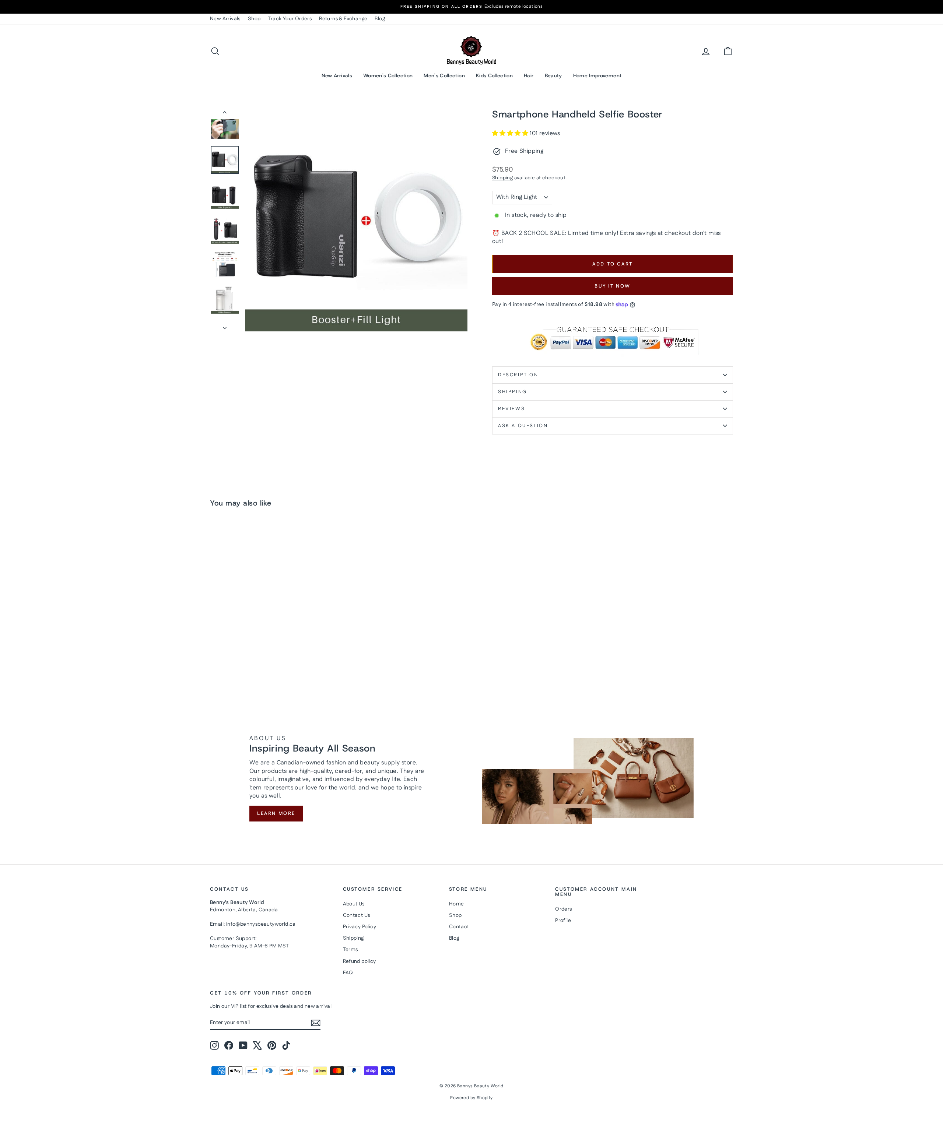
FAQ (348, 973)
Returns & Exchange (343, 18)
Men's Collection (444, 75)
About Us (354, 904)
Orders (563, 909)
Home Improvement (597, 75)
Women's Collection (388, 75)
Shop (254, 18)
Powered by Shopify (471, 1098)
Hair (528, 75)
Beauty (553, 75)
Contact (459, 926)
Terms (350, 949)
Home (456, 904)
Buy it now (613, 286)
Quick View (272, 642)
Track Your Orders (290, 18)
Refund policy (359, 961)
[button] (511, 133)
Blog (380, 18)
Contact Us (356, 915)
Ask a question (523, 425)
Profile (563, 920)
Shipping (502, 178)
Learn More (276, 813)
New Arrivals (225, 18)
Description (518, 375)
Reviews (511, 408)
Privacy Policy (359, 926)
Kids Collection (494, 75)
